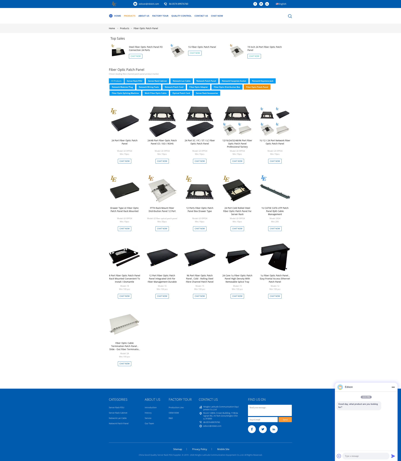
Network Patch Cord (174, 87)
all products (116, 81)
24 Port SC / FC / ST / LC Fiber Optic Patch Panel (200, 142)
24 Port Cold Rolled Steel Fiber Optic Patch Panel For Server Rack (237, 211)
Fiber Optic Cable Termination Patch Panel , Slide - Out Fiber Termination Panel (124, 347)
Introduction (151, 407)
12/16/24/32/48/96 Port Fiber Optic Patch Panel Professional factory (237, 143)
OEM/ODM (174, 412)
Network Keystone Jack (262, 81)
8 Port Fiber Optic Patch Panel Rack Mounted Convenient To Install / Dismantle (124, 278)
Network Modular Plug (122, 87)
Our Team (149, 423)
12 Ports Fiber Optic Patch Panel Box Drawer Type (199, 209)
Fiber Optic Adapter (198, 87)
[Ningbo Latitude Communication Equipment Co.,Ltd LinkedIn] (268, 4)
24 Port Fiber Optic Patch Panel (125, 142)
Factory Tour (160, 15)
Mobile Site (223, 449)
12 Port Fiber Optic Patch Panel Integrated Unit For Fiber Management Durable (162, 278)
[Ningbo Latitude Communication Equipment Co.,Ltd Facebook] (256, 4)
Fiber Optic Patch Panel (146, 28)
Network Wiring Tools (149, 87)
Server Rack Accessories (207, 93)
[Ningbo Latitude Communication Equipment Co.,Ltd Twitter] (262, 4)
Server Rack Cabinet (157, 81)
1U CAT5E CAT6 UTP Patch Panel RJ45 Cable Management (275, 211)
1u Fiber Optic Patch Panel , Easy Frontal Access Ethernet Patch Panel (275, 278)
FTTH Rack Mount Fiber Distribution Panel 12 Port (162, 209)
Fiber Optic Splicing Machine (125, 93)
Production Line (176, 407)
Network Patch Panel (206, 81)
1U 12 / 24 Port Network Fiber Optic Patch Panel (275, 142)
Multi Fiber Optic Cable (156, 93)
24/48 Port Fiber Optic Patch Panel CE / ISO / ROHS (162, 142)
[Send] (393, 456)
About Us (143, 15)
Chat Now (217, 15)
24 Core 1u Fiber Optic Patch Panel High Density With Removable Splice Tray (237, 278)
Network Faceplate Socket (234, 81)
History (148, 412)
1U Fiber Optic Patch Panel (202, 46)
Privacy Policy (199, 449)
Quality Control (181, 15)
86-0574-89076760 (178, 4)
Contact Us (201, 15)
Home (117, 15)
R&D (171, 418)
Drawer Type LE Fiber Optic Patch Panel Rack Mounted (124, 209)
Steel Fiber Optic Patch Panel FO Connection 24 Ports (146, 48)
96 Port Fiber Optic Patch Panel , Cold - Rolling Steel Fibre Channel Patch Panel (200, 278)
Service (148, 418)
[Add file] (339, 456)
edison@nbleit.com (149, 3)
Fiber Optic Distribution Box (227, 87)
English (282, 3)
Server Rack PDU (134, 81)
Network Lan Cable (181, 81)
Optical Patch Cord (181, 93)
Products (129, 15)
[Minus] (393, 387)
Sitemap (177, 449)
